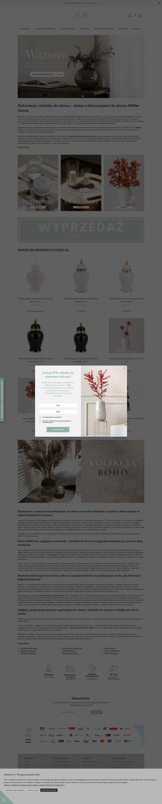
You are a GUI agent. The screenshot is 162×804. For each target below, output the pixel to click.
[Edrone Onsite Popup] (81, 402)
